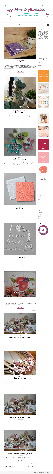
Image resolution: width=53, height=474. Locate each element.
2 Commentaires (33, 310)
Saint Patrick (20, 112)
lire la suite (20, 71)
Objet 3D (22, 60)
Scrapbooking (40, 216)
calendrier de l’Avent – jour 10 (20, 454)
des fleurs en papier (20, 159)
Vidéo (38, 220)
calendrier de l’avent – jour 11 (20, 417)
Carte (38, 193)
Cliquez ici (39, 65)
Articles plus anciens (9, 466)
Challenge (39, 197)
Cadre (39, 191)
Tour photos (20, 62)
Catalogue (39, 195)
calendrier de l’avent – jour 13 (20, 337)
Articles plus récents (31, 466)
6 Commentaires (33, 124)
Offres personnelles (41, 212)
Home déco (18, 60)
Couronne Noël (20, 378)
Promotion (39, 214)
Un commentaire (33, 74)
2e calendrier (20, 257)
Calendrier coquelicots (20, 300)
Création (17, 110)
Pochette (20, 208)
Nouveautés (39, 208)
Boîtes (14, 110)
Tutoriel (39, 218)
